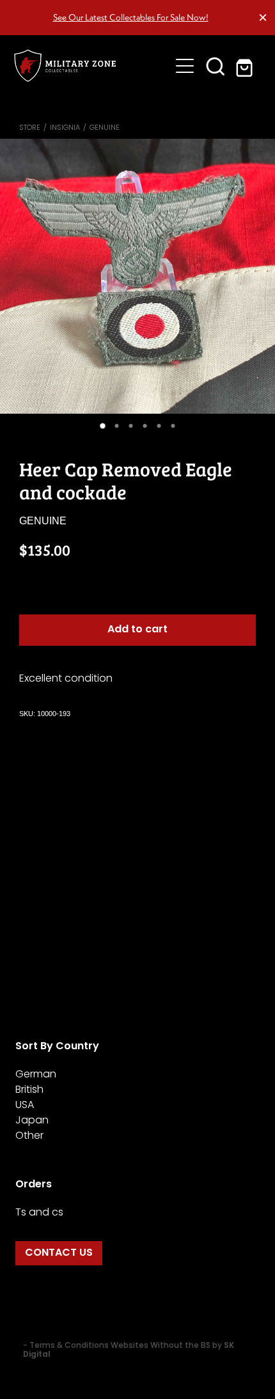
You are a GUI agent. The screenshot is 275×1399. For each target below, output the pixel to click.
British (29, 1090)
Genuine (105, 128)
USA (24, 1105)
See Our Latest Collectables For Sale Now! (130, 17)
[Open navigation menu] (184, 66)
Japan (32, 1121)
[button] (215, 66)
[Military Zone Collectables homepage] (91, 65)
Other (29, 1136)
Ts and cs (39, 1213)
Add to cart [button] (137, 629)
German (35, 1075)
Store (29, 128)
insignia (65, 128)
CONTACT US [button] (59, 1253)
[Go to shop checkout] (246, 66)
